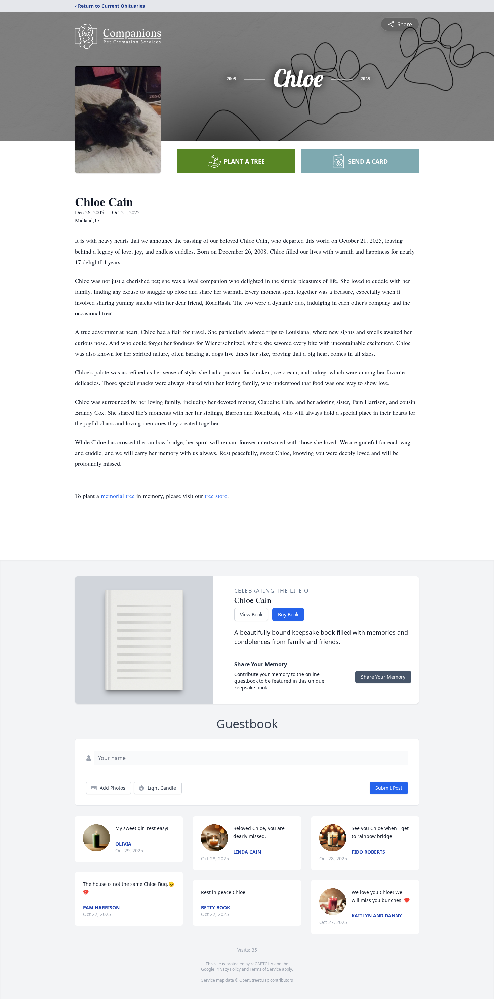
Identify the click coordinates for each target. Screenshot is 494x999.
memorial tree (118, 496)
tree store (216, 496)
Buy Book (288, 614)
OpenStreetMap (254, 980)
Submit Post (388, 788)
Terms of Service (265, 969)
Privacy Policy (228, 969)
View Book (251, 614)
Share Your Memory (383, 677)
